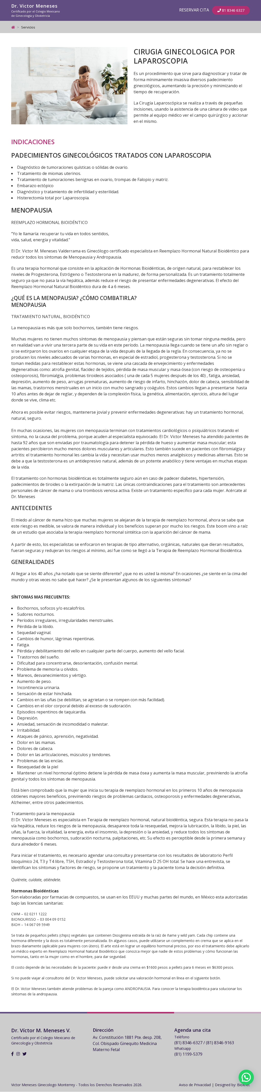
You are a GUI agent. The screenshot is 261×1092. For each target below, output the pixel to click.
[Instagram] (18, 1054)
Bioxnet (243, 1084)
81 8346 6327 (232, 10)
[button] (246, 1077)
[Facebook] (12, 1054)
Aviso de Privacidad (195, 1084)
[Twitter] (24, 1054)
